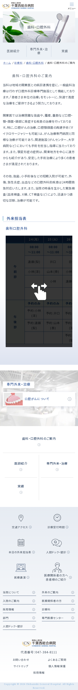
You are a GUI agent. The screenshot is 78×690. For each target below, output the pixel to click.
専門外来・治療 (39, 51)
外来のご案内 (50, 592)
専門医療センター (53, 618)
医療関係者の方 (52, 601)
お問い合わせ (21, 660)
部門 (6, 618)
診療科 (18, 63)
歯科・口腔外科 (35, 63)
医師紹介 (13, 51)
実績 (65, 51)
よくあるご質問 (57, 660)
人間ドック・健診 (13, 626)
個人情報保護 (57, 666)
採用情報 (8, 609)
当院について (11, 592)
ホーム (7, 63)
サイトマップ (21, 666)
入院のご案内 (11, 601)
